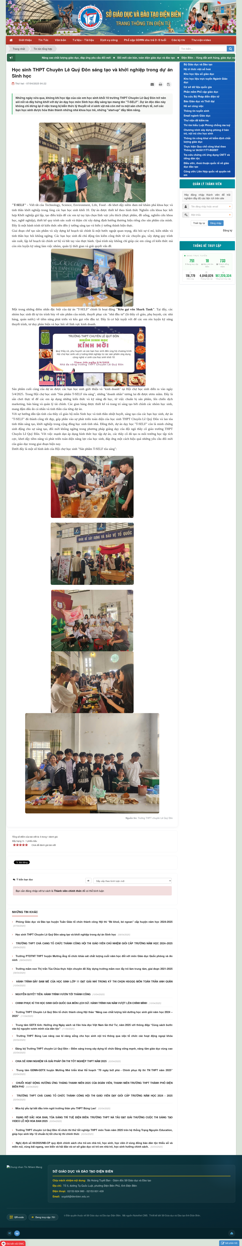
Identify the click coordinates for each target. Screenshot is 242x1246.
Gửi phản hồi (231, 1242)
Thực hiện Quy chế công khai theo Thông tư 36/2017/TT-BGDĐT (205, 148)
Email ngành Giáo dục (197, 115)
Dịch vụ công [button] (109, 40)
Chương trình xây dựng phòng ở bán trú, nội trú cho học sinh (206, 131)
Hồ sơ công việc (194, 106)
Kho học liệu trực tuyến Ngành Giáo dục (205, 80)
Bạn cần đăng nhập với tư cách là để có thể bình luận (60, 891)
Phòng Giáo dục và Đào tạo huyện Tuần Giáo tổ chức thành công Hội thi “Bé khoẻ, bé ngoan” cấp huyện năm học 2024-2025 (94, 921)
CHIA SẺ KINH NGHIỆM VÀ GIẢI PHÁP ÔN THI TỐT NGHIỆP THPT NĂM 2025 (61, 1061)
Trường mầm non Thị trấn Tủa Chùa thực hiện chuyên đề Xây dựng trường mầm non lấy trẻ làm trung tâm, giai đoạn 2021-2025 (94, 968)
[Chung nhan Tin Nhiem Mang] (24, 1166)
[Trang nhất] (11, 40)
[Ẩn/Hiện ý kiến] (88, 880)
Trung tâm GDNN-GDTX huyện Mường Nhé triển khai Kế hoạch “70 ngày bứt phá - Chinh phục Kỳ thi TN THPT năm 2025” (94, 1070)
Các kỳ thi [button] (178, 40)
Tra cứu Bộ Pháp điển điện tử (201, 96)
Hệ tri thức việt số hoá (197, 69)
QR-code (19, 1217)
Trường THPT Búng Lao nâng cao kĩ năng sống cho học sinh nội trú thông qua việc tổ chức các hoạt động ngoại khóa (94, 1036)
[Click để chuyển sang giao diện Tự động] (9, 1233)
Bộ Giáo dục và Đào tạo (198, 64)
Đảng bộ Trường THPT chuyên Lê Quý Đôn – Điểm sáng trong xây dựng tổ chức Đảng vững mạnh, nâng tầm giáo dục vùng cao (93, 1048)
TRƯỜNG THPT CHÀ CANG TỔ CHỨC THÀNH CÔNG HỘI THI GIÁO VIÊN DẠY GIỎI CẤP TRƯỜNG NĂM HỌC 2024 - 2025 (94, 1095)
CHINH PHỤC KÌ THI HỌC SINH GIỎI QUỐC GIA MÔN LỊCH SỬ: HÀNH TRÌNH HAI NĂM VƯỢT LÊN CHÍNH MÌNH (81, 1003)
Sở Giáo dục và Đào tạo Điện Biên (103, 1215)
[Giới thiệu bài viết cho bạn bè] (153, 84)
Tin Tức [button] (43, 40)
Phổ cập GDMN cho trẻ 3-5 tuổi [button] (145, 40)
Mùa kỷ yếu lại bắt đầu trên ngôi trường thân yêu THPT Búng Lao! (55, 1108)
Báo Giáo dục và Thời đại (199, 101)
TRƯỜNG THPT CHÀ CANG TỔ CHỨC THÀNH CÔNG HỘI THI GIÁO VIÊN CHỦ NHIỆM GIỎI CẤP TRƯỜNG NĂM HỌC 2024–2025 (94, 943)
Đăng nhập (215, 223)
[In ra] (161, 84)
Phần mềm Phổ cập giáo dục (201, 91)
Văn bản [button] (61, 40)
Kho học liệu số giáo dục (199, 74)
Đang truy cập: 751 (45, 1217)
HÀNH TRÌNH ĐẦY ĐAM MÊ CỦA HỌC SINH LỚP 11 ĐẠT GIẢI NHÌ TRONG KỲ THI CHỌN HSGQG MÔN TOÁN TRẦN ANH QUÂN (94, 981)
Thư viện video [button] (201, 40)
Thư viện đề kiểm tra (196, 120)
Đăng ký (227, 230)
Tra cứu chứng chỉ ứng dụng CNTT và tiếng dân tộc (207, 156)
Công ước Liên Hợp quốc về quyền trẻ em (207, 173)
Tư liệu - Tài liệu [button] (83, 40)
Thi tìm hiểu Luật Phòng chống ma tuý (207, 125)
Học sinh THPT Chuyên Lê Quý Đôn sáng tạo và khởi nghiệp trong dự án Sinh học (65, 934)
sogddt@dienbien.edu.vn (75, 1196)
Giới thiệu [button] (25, 40)
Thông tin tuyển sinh (196, 111)
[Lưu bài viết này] (169, 84)
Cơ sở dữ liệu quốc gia (198, 87)
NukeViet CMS (140, 1215)
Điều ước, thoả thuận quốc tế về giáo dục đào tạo (206, 164)
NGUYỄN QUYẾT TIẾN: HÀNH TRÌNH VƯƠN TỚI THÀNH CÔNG (53, 994)
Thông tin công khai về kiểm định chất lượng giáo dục (207, 139)
